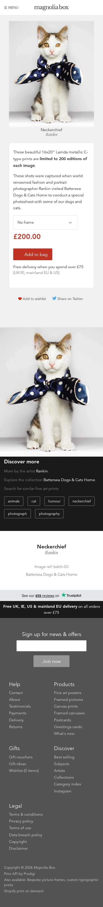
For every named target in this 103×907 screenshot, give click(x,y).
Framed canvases (69, 713)
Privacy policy (21, 821)
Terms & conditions (26, 814)
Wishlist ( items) (24, 770)
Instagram (63, 791)
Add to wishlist (34, 298)
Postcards (62, 720)
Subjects (61, 763)
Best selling (64, 757)
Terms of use (20, 827)
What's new (64, 733)
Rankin (51, 134)
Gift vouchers (20, 757)
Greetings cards (68, 726)
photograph (17, 513)
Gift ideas (17, 763)
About (14, 699)
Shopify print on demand (24, 891)
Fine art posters (67, 692)
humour (54, 501)
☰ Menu (11, 7)
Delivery (16, 720)
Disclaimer (18, 848)
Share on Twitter (70, 298)
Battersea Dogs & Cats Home (69, 479)
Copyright (18, 841)
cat (34, 501)
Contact (16, 692)
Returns (15, 726)
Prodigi (29, 873)
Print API (11, 873)
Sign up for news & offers (51, 634)
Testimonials (20, 706)
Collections (64, 777)
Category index (67, 784)
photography (49, 513)
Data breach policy (25, 834)
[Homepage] (51, 8)
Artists (59, 770)
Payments (17, 713)
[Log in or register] (86, 7)
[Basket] (95, 7)
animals (14, 501)
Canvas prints (66, 706)
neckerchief (81, 501)
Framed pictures (68, 699)
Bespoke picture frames (46, 879)
